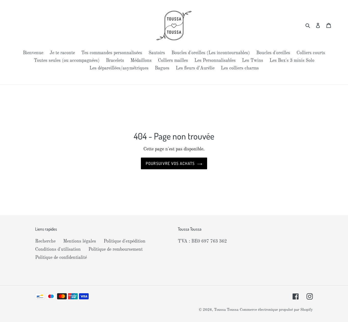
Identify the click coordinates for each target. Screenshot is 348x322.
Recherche (45, 241)
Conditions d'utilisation (58, 249)
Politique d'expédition (124, 241)
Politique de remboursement (115, 249)
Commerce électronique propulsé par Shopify (276, 310)
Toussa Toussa (226, 310)
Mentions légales (79, 241)
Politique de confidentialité (61, 257)
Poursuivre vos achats (170, 163)
